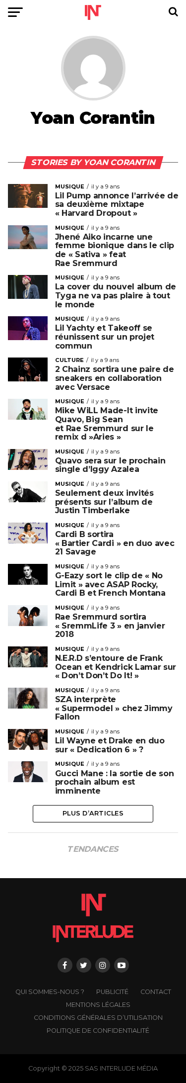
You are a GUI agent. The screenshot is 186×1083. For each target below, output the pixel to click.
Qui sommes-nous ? (49, 991)
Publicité (112, 991)
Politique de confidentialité (98, 1030)
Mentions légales (98, 1004)
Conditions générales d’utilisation (98, 1017)
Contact (155, 991)
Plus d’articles (93, 813)
